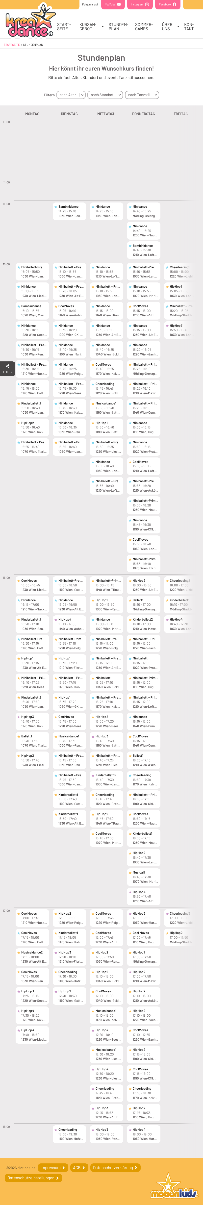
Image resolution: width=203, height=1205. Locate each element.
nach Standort (102, 94)
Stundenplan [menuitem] (118, 26)
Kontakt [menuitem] (189, 26)
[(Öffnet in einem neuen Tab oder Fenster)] (174, 1186)
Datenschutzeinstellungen (31, 1177)
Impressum (51, 1167)
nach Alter (68, 94)
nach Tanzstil (139, 94)
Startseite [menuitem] (64, 26)
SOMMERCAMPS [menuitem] (144, 26)
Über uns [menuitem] (167, 26)
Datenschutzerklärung (113, 1167)
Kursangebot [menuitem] (88, 26)
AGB (77, 1167)
